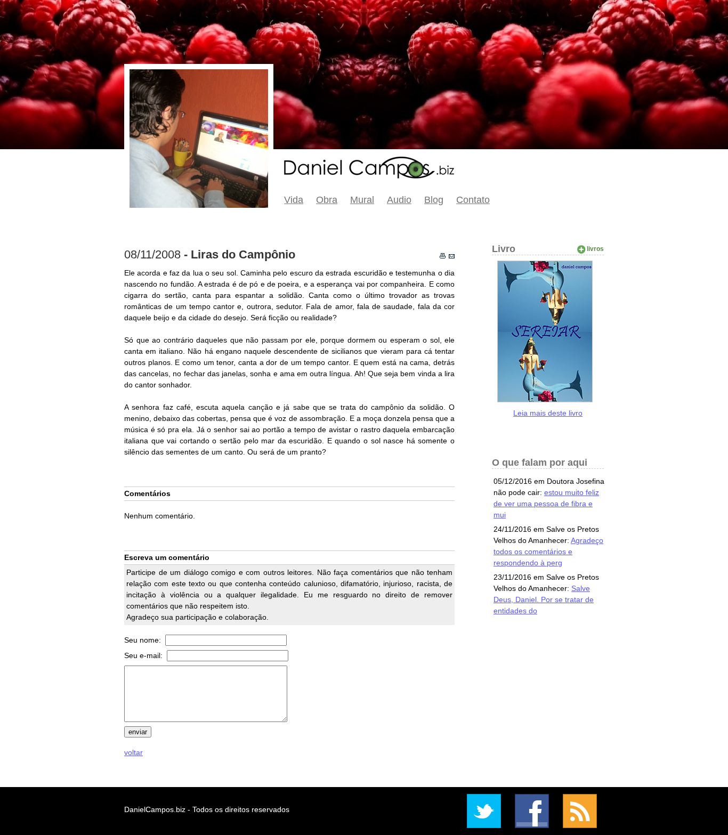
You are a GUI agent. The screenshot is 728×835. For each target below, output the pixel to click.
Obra (326, 199)
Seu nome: (143, 640)
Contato (473, 199)
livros (595, 249)
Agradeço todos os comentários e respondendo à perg (548, 551)
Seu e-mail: (144, 655)
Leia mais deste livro (548, 413)
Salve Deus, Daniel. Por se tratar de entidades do (544, 599)
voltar (133, 752)
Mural (362, 199)
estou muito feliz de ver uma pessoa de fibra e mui (546, 503)
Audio (399, 199)
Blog (433, 199)
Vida (293, 199)
